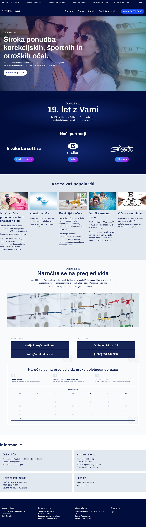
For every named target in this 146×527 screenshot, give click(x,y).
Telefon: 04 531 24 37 (85, 459)
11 (38, 406)
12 (55, 406)
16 (126, 406)
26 (55, 414)
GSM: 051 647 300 (84, 462)
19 (55, 410)
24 (20, 414)
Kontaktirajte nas (15, 72)
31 (20, 418)
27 (73, 414)
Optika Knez (11, 11)
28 (91, 414)
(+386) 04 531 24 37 (132, 11)
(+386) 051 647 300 (106, 354)
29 (108, 414)
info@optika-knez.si (40, 354)
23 (126, 410)
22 (108, 410)
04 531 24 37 (49, 511)
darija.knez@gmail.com (40, 345)
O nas (81, 11)
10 (20, 406)
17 (20, 410)
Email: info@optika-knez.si (87, 467)
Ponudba (69, 11)
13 (73, 406)
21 (91, 410)
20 (73, 410)
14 (91, 406)
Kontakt (91, 11)
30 (126, 414)
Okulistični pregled (108, 11)
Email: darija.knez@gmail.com (89, 465)
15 (108, 406)
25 (38, 414)
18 (38, 410)
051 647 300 (47, 514)
